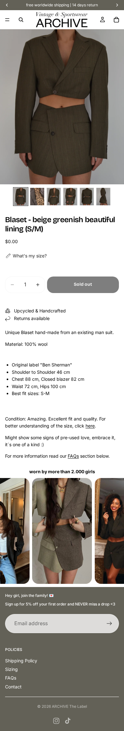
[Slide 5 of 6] (87, 196)
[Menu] (7, 19)
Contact (13, 686)
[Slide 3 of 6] (54, 196)
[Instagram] (56, 721)
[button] (26, 255)
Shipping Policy (21, 660)
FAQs (73, 456)
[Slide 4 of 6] (70, 196)
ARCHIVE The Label (69, 706)
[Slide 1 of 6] (21, 196)
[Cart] (116, 20)
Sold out (83, 284)
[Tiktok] (68, 721)
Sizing (11, 669)
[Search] (21, 20)
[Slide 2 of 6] (37, 196)
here (90, 425)
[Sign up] (109, 623)
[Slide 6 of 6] (103, 196)
